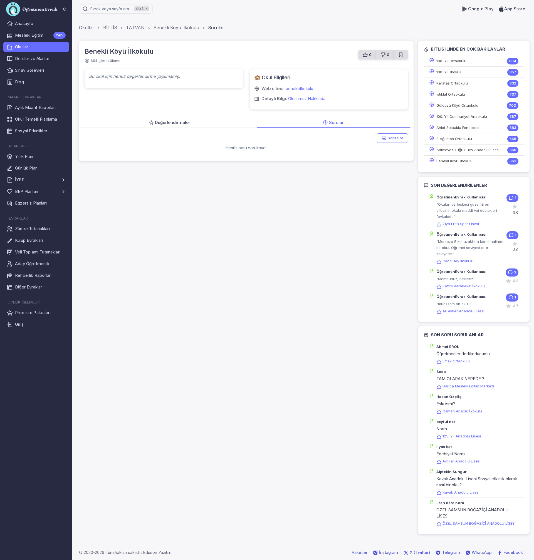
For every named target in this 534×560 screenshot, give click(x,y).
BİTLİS (110, 27)
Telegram (450, 552)
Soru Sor (395, 138)
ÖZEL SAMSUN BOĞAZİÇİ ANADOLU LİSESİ (478, 523)
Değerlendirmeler (172, 122)
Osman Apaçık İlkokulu (462, 411)
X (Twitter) (419, 552)
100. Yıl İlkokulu (449, 72)
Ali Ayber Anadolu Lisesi (463, 311)
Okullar (86, 27)
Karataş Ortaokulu (452, 83)
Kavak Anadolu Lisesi (460, 492)
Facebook (512, 552)
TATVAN (135, 27)
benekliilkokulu (299, 88)
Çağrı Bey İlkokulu (457, 261)
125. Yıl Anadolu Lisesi (461, 436)
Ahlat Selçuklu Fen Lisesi (457, 127)
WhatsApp (481, 552)
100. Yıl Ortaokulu (451, 61)
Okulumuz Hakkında (306, 98)
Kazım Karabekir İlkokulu (463, 286)
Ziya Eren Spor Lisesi (460, 223)
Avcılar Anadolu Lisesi (461, 461)
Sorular (216, 27)
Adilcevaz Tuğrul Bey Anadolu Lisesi (468, 150)
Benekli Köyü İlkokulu (176, 27)
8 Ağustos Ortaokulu (454, 138)
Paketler (359, 552)
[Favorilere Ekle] (401, 54)
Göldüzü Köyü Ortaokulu (457, 105)
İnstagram (388, 552)
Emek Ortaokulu (456, 361)
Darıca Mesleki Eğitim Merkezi (468, 386)
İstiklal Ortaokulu (450, 94)
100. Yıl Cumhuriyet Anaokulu (461, 116)
